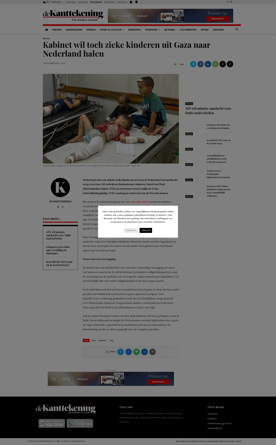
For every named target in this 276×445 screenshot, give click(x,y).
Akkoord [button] (146, 230)
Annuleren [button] (131, 230)
